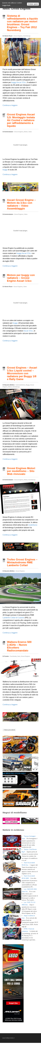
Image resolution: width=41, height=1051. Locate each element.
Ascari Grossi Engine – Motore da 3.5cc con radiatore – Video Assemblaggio (21, 204)
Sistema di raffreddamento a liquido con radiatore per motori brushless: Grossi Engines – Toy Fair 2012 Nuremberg (22, 23)
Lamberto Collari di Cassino (13, 618)
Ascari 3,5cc (26, 253)
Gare (18, 656)
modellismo (32, 525)
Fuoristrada (13, 656)
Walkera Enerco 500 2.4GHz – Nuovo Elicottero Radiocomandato (19, 646)
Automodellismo (20, 385)
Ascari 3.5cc (21, 82)
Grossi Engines (18, 36)
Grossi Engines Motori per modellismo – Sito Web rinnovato (21, 471)
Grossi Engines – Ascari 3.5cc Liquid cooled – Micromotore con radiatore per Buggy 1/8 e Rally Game (22, 373)
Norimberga (26, 36)
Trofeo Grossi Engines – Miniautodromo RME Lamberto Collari (22, 562)
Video (30, 132)
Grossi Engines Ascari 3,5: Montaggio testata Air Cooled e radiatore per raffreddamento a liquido (21, 120)
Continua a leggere (10, 105)
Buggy (28, 385)
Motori (26, 132)
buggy (13, 82)
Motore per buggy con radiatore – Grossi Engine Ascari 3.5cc (21, 278)
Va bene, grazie (33, 4)
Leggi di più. (6, 5)
